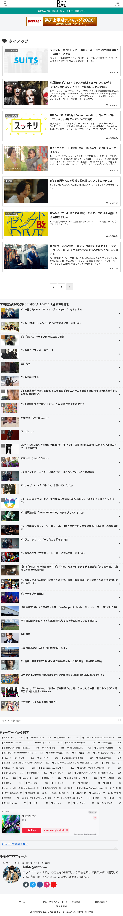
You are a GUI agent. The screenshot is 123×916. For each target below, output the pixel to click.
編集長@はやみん (35, 867)
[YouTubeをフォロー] (54, 885)
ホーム (22, 901)
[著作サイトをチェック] (26, 885)
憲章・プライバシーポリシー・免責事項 (61, 901)
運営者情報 (61, 906)
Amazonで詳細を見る (15, 844)
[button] (120, 720)
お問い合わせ (101, 901)
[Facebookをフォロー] (40, 885)
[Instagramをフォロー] (47, 885)
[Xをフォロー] (33, 885)
